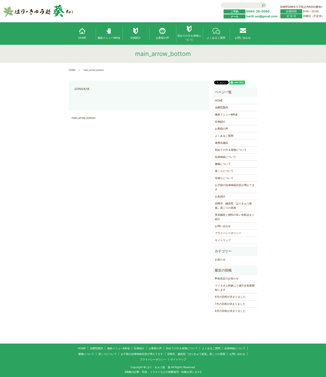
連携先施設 (221, 142)
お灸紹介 (220, 196)
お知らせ (220, 259)
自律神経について (225, 156)
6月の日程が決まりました (230, 310)
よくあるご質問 (216, 37)
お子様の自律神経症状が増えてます (234, 187)
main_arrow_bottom (83, 117)
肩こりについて (224, 170)
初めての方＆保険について (189, 37)
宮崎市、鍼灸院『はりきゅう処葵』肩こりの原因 (233, 205)
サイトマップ (223, 240)
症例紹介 (135, 37)
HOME (82, 37)
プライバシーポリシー (228, 233)
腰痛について (223, 163)
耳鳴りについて (224, 178)
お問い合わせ (243, 37)
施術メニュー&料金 (109, 37)
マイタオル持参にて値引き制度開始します (234, 287)
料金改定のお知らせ (227, 278)
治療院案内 (221, 107)
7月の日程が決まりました (230, 303)
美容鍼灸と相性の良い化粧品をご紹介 (234, 216)
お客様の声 (162, 37)
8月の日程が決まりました (230, 296)
